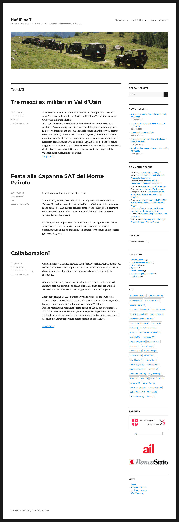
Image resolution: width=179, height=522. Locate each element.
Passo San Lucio (138, 374)
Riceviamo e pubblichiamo (142, 274)
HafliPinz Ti (21, 19)
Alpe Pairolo (136, 300)
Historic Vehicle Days (150, 332)
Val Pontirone (137, 397)
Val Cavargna (157, 378)
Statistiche (135, 276)
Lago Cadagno (137, 342)
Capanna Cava (137, 305)
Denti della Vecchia (139, 323)
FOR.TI (134, 328)
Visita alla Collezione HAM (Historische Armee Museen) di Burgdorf (147, 195)
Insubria (135, 337)
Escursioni (135, 265)
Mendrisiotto (136, 360)
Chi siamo (120, 20)
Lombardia (150, 351)
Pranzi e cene (136, 271)
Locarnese (136, 351)
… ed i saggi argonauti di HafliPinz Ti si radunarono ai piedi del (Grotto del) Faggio (149, 203)
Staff (144, 378)
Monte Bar (151, 360)
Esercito (156, 323)
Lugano (149, 355)
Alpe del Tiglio (155, 296)
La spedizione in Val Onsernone (153, 186)
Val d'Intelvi (149, 383)
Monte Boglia (137, 364)
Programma (155, 374)
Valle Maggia (155, 387)
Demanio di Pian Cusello (141, 319)
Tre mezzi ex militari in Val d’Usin (56, 102)
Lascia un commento (20, 123)
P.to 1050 (153, 369)
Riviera (134, 378)
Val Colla (135, 383)
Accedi (133, 485)
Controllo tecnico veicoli (141, 263)
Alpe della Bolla (138, 296)
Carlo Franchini (137, 208)
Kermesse (148, 337)
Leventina (148, 346)
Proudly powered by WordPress (36, 510)
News (153, 20)
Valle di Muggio (137, 387)
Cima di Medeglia (138, 314)
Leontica (135, 346)
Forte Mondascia (148, 328)
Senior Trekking (26, 271)
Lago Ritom (153, 342)
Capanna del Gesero (139, 309)
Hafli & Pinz (137, 20)
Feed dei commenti (139, 490)
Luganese (136, 355)
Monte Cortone (137, 369)
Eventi (133, 268)
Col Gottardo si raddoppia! (151, 173)
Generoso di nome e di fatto (142, 133)
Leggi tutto (48, 156)
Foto (13, 119)
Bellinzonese (152, 300)
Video (151, 397)
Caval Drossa (158, 309)
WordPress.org (137, 493)
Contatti (163, 20)
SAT (17, 119)
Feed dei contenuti (138, 487)
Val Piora (152, 392)
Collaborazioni (30, 253)
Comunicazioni (17, 116)
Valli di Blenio (137, 392)
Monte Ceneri (154, 364)
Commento (157, 314)
